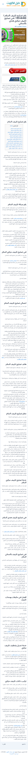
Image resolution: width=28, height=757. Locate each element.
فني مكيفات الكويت (11, 245)
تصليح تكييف (23, 115)
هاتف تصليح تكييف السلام (16, 136)
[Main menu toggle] (3, 4)
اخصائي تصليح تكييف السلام (15, 134)
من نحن (16, 754)
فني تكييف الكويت (15, 655)
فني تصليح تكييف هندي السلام (15, 141)
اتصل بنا (12, 754)
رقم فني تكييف (13, 261)
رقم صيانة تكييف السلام (16, 130)
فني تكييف (22, 298)
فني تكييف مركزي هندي (9, 531)
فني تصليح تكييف (18, 107)
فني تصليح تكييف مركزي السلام (15, 132)
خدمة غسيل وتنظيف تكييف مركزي (14, 147)
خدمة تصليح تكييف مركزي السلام (14, 139)
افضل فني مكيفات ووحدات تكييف (14, 145)
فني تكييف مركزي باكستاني (20, 571)
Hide (11, 126)
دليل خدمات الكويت (10, 752)
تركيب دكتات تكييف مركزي (15, 148)
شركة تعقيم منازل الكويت (12, 631)
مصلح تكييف (22, 401)
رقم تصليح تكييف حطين (10, 65)
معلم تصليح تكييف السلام (16, 138)
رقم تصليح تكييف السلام (16, 129)
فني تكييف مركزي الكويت (11, 189)
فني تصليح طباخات (18, 725)
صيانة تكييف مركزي (18, 218)
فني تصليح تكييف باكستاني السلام (14, 143)
